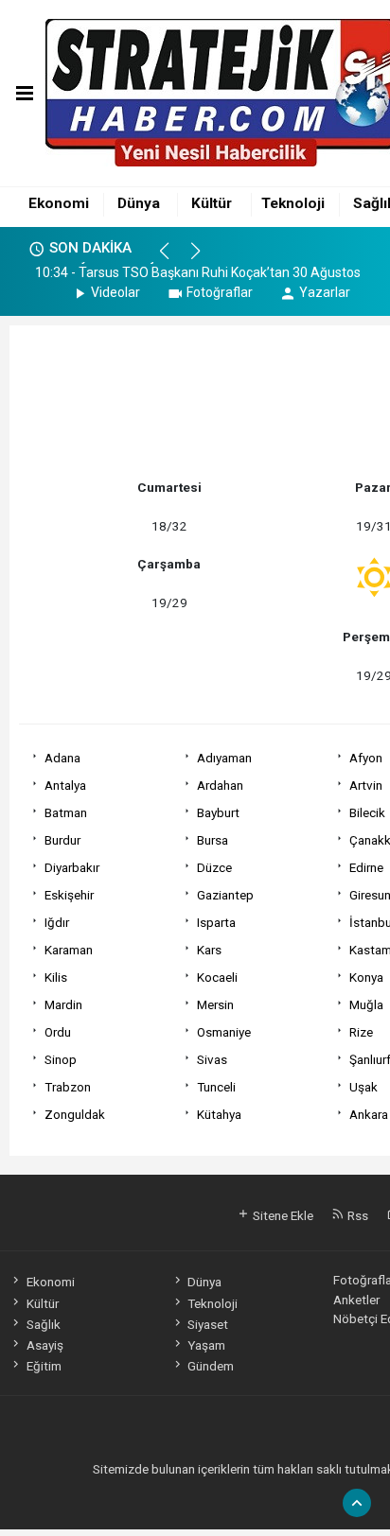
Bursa (212, 839)
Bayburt (218, 812)
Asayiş (44, 1345)
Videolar (115, 292)
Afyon (365, 757)
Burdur (62, 839)
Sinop (60, 1059)
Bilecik (367, 812)
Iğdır (56, 922)
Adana (62, 757)
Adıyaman (224, 757)
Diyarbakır (71, 867)
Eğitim (44, 1365)
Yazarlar (324, 292)
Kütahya (219, 1114)
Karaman (68, 949)
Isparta (216, 922)
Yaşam (206, 1345)
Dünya (138, 203)
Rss (356, 1215)
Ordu (57, 1031)
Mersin (215, 1004)
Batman (65, 812)
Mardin (63, 1004)
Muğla (366, 1004)
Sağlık (43, 1324)
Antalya (65, 785)
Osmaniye (224, 1031)
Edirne (366, 867)
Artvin (365, 785)
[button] (173, 259)
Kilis (55, 977)
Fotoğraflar (219, 292)
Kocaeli (217, 977)
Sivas (212, 1059)
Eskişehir (69, 894)
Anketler (356, 1299)
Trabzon (67, 1086)
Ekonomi (58, 203)
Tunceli (216, 1086)
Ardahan (220, 785)
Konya (366, 977)
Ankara (368, 1114)
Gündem (210, 1365)
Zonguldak (74, 1114)
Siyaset (207, 1324)
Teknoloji (293, 203)
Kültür (211, 203)
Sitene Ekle (281, 1215)
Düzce (214, 867)
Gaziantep (225, 894)
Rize (361, 1031)
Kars (209, 949)
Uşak (363, 1086)
